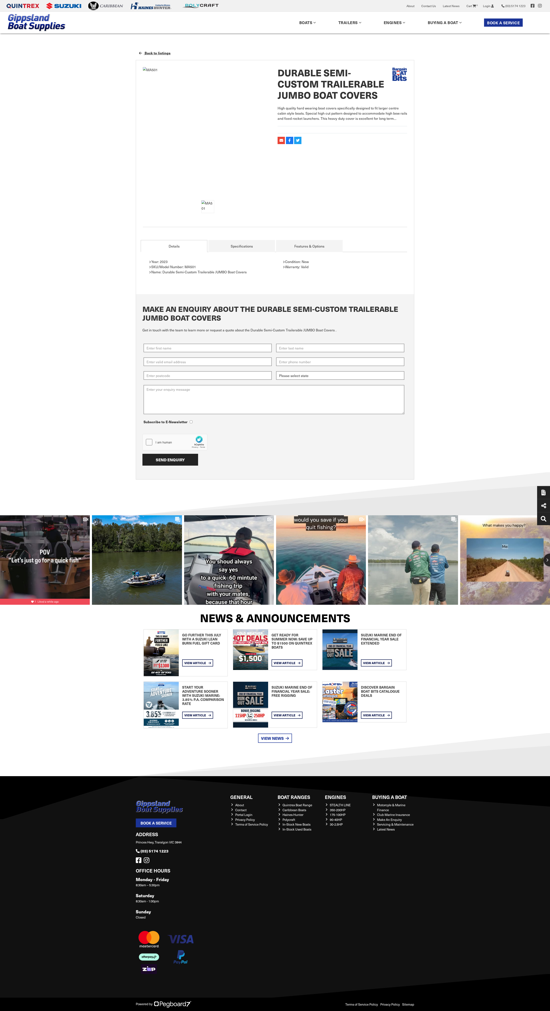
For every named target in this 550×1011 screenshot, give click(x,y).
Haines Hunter (293, 814)
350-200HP (337, 810)
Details (174, 246)
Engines (335, 797)
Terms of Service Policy (251, 824)
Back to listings (157, 53)
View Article (195, 663)
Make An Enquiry (389, 819)
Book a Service (503, 22)
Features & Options (309, 246)
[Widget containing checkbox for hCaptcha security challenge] (174, 442)
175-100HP (337, 814)
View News (272, 738)
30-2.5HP (336, 824)
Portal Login (243, 814)
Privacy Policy (245, 819)
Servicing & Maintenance (395, 824)
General (241, 797)
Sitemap (408, 1004)
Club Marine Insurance (393, 814)
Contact (241, 810)
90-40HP (336, 819)
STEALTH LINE (340, 805)
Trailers (348, 22)
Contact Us (428, 6)
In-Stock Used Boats (297, 829)
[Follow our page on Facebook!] (532, 6)
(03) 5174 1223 (154, 851)
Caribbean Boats (294, 810)
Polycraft (289, 819)
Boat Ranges (294, 797)
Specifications (242, 246)
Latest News (451, 6)
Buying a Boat (389, 797)
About (410, 6)
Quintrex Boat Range (297, 805)
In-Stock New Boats (296, 824)
